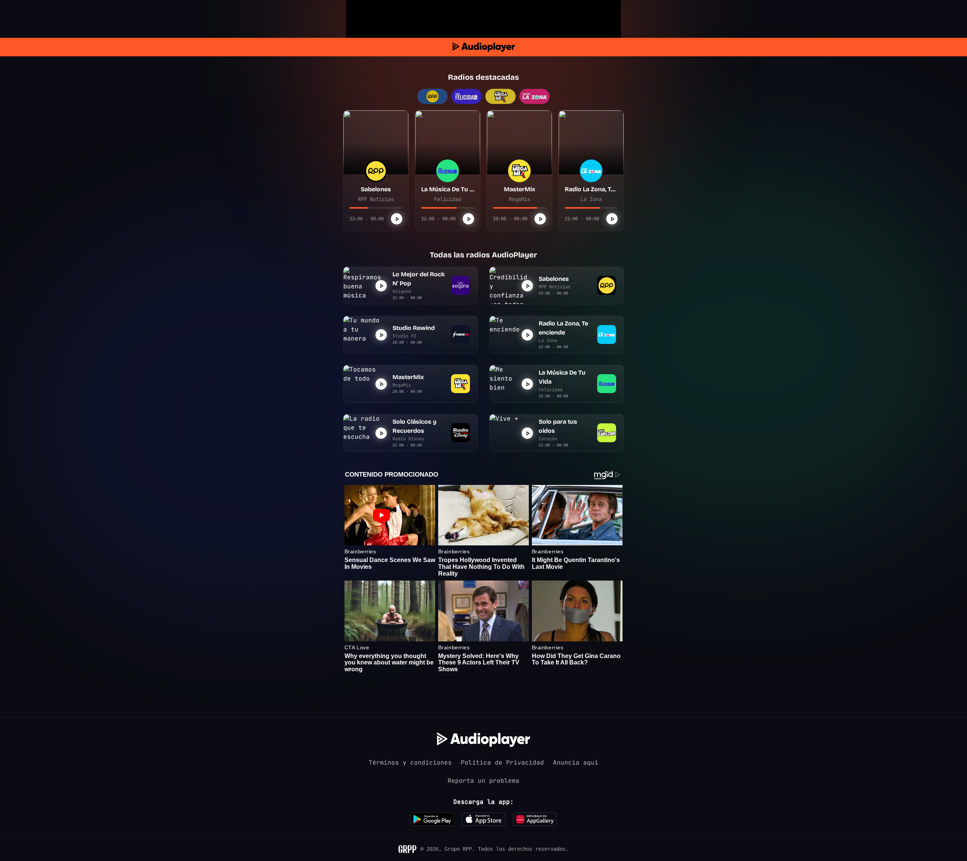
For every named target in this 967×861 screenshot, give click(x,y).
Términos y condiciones (410, 763)
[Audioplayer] (484, 47)
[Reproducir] (396, 219)
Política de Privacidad (502, 763)
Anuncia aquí (575, 763)
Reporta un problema (483, 781)
